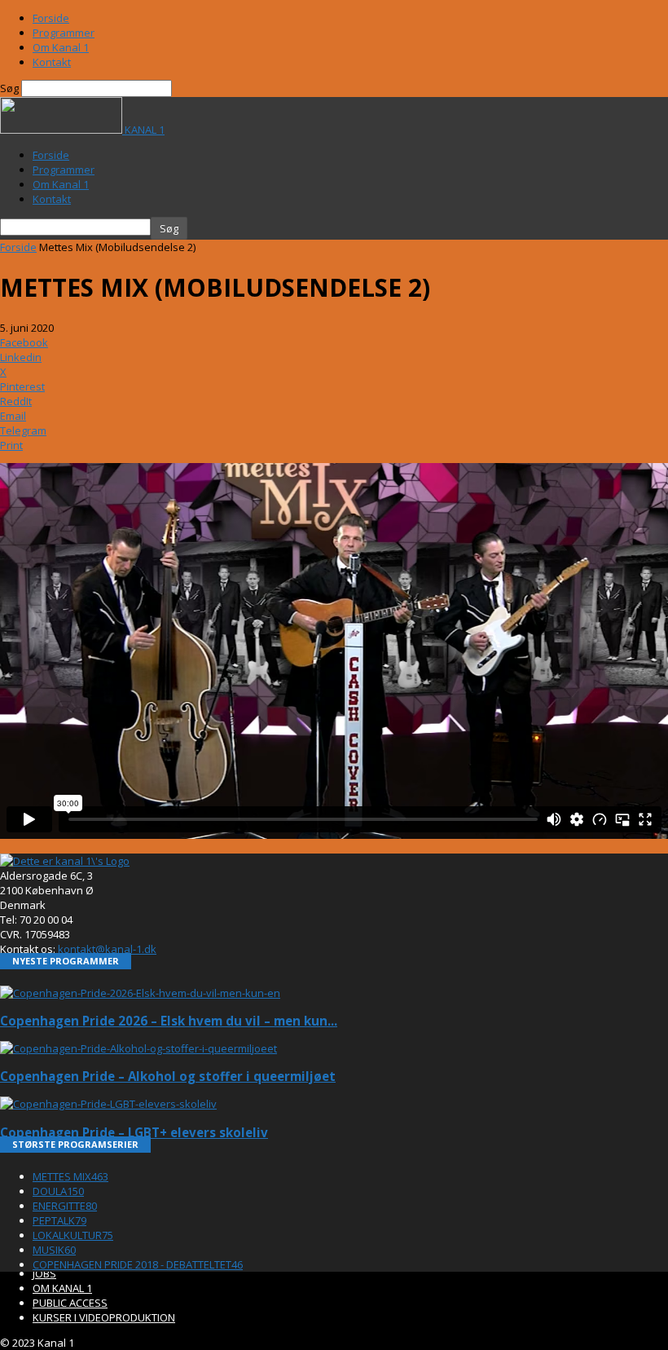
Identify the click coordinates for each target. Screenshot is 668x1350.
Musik (54, 1249)
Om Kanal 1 (61, 47)
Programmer (63, 32)
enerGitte (65, 1205)
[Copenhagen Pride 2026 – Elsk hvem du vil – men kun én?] (140, 993)
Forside (51, 18)
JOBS (44, 1273)
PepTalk (59, 1220)
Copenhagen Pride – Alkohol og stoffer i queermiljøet (168, 1076)
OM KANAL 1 (62, 1288)
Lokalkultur (73, 1235)
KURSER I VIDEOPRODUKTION (104, 1317)
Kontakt (52, 62)
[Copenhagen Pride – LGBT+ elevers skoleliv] (108, 1103)
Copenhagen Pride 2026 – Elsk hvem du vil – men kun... (168, 1020)
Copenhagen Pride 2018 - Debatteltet (138, 1264)
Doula (58, 1191)
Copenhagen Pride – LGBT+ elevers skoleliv (134, 1132)
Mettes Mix (70, 1176)
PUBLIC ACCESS (70, 1302)
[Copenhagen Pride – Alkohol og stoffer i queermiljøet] (138, 1048)
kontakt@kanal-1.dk (107, 949)
